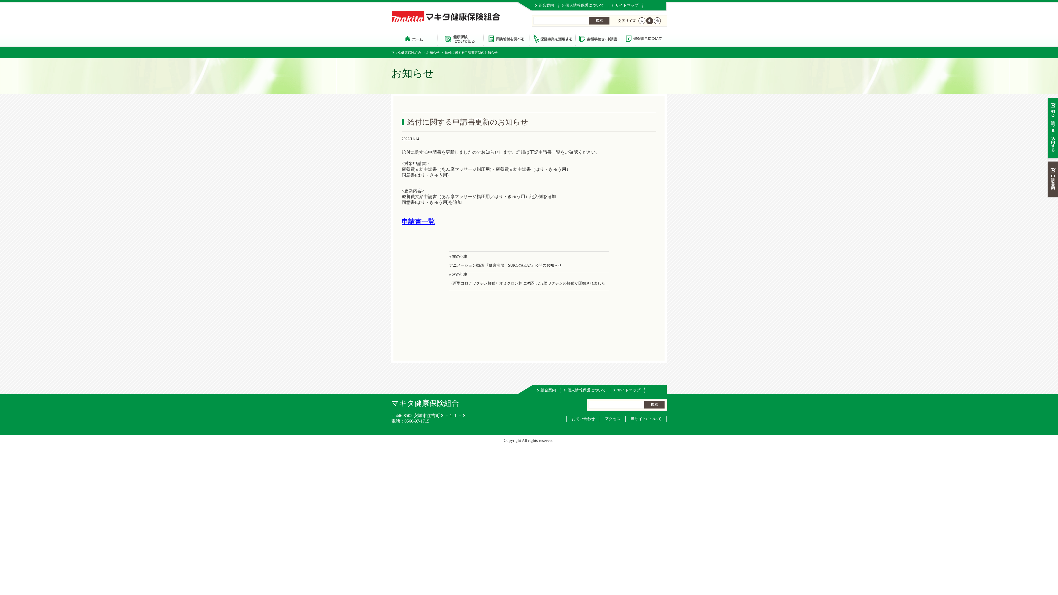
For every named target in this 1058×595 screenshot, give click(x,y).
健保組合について (643, 38)
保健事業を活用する (552, 38)
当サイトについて (646, 419)
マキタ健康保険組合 (406, 53)
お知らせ (432, 53)
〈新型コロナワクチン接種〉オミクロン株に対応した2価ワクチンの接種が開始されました (527, 283)
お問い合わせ (583, 419)
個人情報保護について (584, 5)
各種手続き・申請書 (598, 38)
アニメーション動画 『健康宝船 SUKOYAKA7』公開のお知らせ (505, 265)
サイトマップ (626, 5)
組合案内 (546, 5)
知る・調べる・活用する (1052, 128)
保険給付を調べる (506, 38)
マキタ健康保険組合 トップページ (414, 38)
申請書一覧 (418, 221)
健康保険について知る (460, 38)
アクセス (612, 419)
